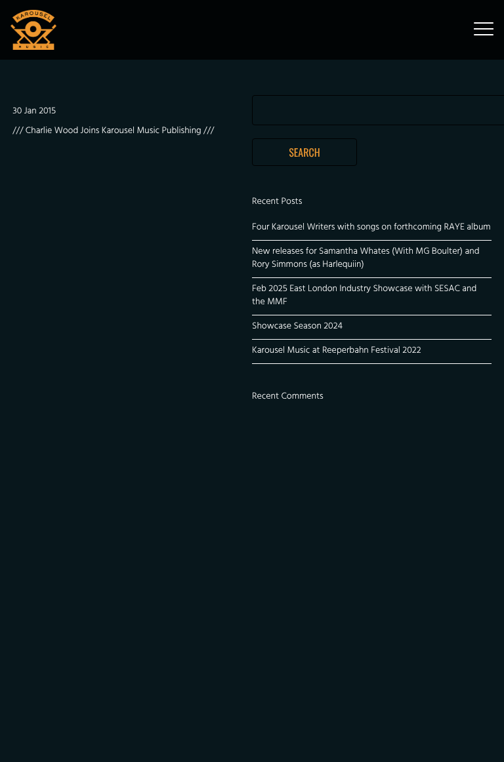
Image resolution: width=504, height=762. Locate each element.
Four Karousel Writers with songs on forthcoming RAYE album (371, 228)
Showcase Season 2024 (297, 327)
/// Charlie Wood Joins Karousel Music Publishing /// (113, 131)
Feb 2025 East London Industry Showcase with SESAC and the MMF (364, 296)
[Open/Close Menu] (484, 30)
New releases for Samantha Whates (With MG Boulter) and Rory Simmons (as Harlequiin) (365, 258)
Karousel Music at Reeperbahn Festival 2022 (336, 351)
